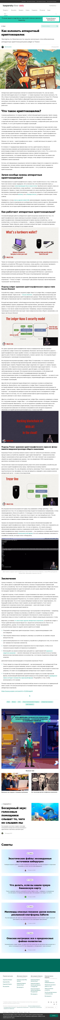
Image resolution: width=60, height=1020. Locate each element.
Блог (5, 13)
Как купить (13, 10)
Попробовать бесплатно (51, 19)
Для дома (24, 1)
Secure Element (27, 294)
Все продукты (20, 987)
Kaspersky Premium (7, 984)
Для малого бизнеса (31, 1)
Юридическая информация (9, 1008)
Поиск (57, 26)
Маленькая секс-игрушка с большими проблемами (14, 792)
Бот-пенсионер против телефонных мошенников (44, 792)
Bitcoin (14, 701)
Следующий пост (7, 804)
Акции (48, 10)
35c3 (4, 26)
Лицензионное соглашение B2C (23, 1007)
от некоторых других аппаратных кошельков (28, 620)
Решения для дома (8, 976)
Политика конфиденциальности (34, 1006)
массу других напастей (21, 200)
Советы (31, 853)
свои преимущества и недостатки (26, 186)
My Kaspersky (52, 5)
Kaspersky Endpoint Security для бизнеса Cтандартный (35, 985)
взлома (20, 194)
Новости (25, 1012)
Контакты (5, 1012)
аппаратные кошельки (47, 701)
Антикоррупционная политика (10, 1007)
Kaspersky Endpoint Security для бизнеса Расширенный (35, 990)
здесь (13, 1017)
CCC (19, 701)
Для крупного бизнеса (51, 1)
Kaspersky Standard (7, 979)
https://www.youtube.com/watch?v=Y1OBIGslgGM (17, 691)
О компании (10, 1012)
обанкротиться (31, 194)
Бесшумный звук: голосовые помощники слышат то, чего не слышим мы (13, 815)
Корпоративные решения (49, 976)
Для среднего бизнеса (41, 1)
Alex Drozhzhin (8, 46)
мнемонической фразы (25, 533)
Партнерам (16, 1012)
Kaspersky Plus (6, 981)
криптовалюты (29, 704)
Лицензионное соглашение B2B (36, 1007)
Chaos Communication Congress (31, 701)
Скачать (27, 10)
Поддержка (34, 10)
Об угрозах (42, 10)
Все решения (6, 986)
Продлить (21, 10)
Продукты (5, 10)
